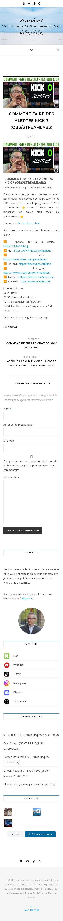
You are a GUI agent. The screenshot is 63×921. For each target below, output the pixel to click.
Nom (7, 408)
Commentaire (12, 477)
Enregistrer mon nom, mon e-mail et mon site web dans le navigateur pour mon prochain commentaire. (31, 465)
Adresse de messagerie (19, 424)
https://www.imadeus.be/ (35, 281)
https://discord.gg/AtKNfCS (35, 263)
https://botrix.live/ (29, 223)
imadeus (31, 20)
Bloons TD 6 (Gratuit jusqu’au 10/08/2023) (29, 784)
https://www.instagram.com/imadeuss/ (27, 272)
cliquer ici (27, 598)
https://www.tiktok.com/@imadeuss (25, 259)
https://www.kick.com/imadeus (32, 250)
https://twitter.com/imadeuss (36, 277)
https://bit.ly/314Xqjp (16, 246)
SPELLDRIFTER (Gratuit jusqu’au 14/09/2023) (31, 735)
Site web (9, 440)
